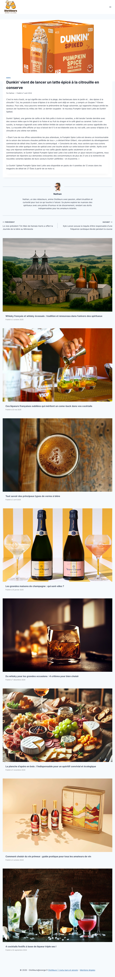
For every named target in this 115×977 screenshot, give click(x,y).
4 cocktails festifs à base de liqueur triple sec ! (31, 946)
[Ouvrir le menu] (110, 7)
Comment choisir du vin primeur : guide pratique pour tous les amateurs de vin (48, 856)
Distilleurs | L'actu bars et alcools (63, 970)
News (8, 78)
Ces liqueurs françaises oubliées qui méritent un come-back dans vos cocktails (49, 406)
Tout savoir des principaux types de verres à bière (33, 496)
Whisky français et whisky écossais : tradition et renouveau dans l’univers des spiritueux (54, 316)
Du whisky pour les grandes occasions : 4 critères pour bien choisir (42, 676)
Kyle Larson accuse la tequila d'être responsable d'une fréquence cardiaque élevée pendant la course (87, 225)
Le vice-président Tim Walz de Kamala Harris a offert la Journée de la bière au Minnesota (28, 225)
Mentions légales (87, 970)
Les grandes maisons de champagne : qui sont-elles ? (35, 586)
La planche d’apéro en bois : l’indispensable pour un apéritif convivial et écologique (51, 766)
